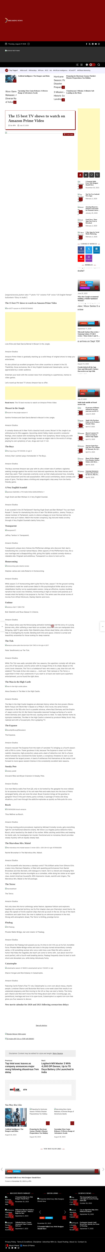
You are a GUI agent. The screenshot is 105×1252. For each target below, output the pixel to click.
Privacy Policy (10, 1242)
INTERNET (89, 282)
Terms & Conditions (24, 1242)
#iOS (47, 70)
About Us (73, 1242)
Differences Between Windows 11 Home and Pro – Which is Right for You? (24, 1211)
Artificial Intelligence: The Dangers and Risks (34, 76)
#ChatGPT (72, 70)
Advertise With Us (49, 1242)
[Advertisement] (40, 326)
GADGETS (83, 323)
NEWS (82, 393)
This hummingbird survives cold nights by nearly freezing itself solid (89, 1198)
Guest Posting (63, 1242)
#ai (51, 70)
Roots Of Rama (28, 1245)
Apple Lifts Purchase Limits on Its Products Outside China (92, 422)
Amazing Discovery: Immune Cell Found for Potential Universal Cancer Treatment (93, 209)
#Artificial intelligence (60, 70)
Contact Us (82, 1242)
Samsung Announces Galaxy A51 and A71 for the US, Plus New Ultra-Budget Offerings (92, 474)
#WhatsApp (33, 70)
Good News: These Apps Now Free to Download (91, 221)
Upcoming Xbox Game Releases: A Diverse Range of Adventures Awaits (64, 1131)
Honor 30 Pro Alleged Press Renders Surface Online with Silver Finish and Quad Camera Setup (92, 462)
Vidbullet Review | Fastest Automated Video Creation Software (23, 1224)
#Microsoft (24, 70)
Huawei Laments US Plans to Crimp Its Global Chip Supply (92, 434)
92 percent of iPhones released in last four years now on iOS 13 (92, 409)
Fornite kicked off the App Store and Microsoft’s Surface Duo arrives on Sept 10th (88, 369)
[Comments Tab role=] (91, 175)
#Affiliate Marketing (83, 70)
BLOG (82, 282)
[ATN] (15, 1090)
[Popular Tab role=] (80, 175)
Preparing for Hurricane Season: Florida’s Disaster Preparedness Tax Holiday (81, 77)
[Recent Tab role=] (85, 175)
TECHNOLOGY (85, 288)
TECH (90, 285)
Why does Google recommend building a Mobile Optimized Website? (88, 298)
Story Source (58, 1053)
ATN (14, 125)
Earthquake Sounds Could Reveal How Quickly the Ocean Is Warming (89, 1224)
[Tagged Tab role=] (97, 175)
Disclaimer (37, 1242)
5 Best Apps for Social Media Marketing (92, 233)
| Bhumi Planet (12, 1245)
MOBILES (83, 285)
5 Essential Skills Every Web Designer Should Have (92, 183)
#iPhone (41, 70)
